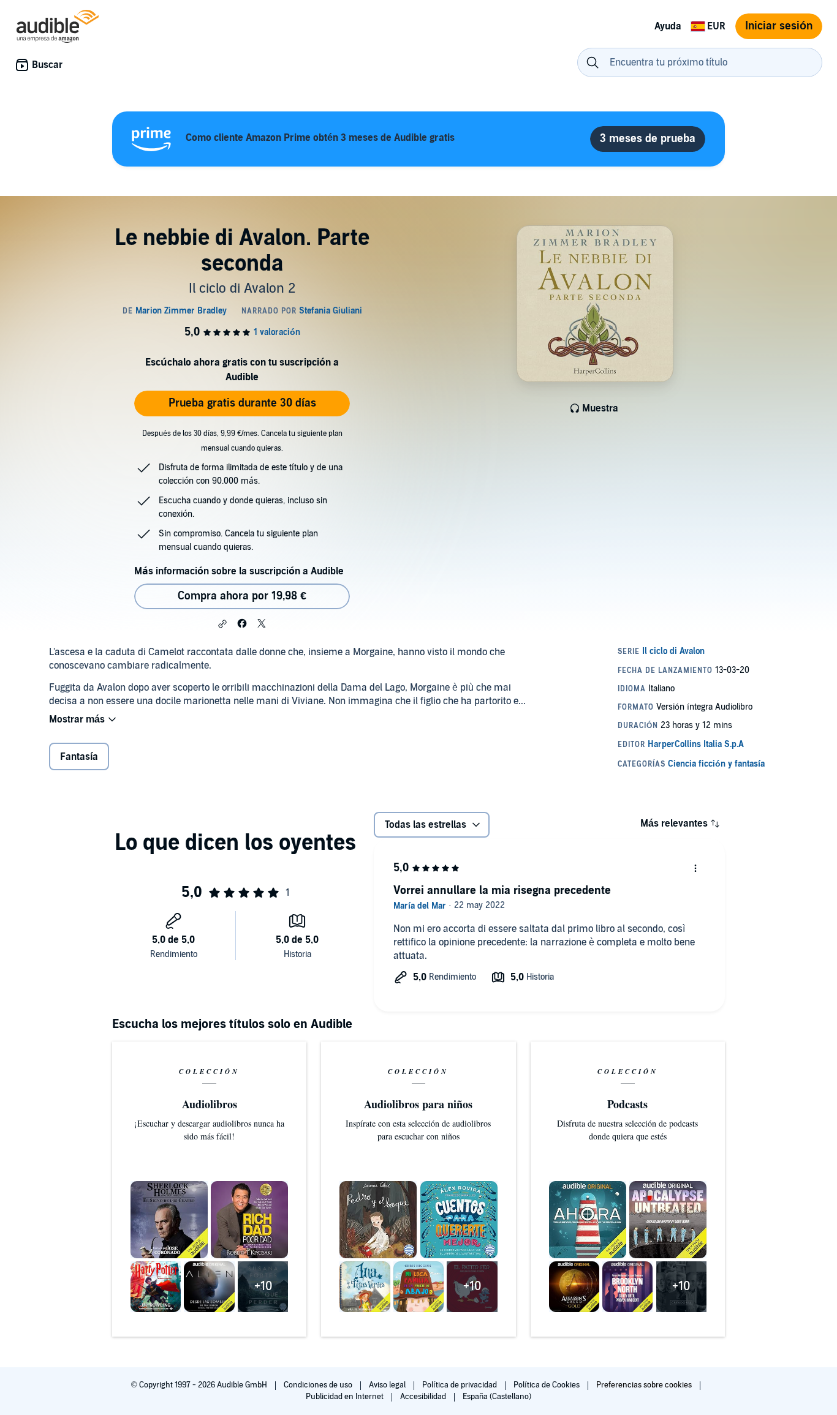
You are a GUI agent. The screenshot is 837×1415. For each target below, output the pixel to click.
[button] (222, 624)
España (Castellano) (497, 1397)
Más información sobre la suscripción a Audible (239, 571)
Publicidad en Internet (345, 1397)
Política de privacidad (460, 1385)
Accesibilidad (424, 1397)
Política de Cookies (547, 1385)
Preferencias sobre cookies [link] (644, 1385)
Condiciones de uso (319, 1385)
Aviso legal (388, 1385)
